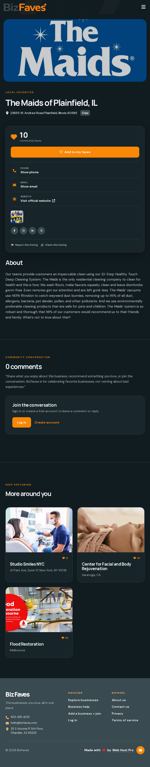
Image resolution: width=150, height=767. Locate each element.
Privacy (117, 713)
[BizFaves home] (25, 7)
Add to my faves (77, 152)
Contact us (120, 707)
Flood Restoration (27, 644)
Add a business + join (84, 713)
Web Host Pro (123, 750)
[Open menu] (143, 7)
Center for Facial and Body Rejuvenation (106, 566)
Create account (47, 422)
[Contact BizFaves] (140, 750)
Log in (21, 422)
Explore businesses (83, 700)
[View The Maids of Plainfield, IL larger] (17, 217)
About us (119, 700)
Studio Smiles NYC (27, 564)
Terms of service (125, 720)
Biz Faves (17, 694)
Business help (79, 707)
